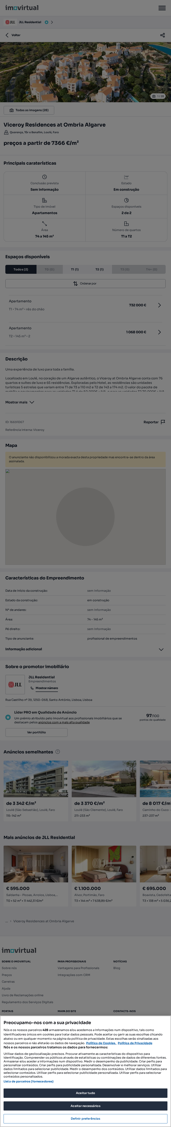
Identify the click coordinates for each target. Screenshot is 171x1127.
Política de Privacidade (135, 1043)
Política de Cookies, (101, 1043)
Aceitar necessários (85, 1106)
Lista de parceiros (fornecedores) (28, 1081)
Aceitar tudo (85, 1093)
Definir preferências (85, 1119)
